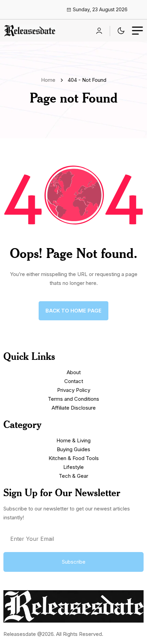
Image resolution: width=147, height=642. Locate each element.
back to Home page (73, 310)
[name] (29, 30)
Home (49, 80)
